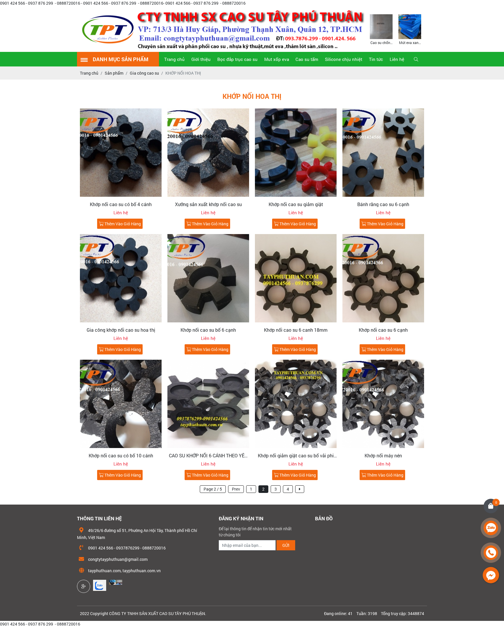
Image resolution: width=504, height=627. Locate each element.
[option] (381, 29)
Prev (236, 489)
